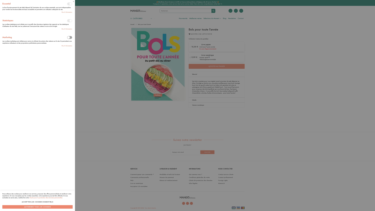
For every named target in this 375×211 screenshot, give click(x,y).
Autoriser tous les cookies (37, 207)
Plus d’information (67, 12)
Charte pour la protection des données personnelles (45, 198)
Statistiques (69, 20)
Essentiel (69, 3)
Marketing (69, 37)
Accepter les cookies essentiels (37, 202)
